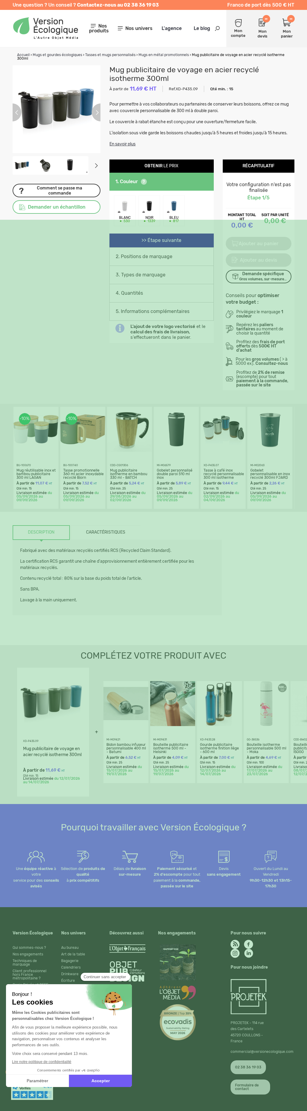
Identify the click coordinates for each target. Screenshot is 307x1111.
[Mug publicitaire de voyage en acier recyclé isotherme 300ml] (51, 735)
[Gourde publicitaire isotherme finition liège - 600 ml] (219, 724)
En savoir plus (122, 144)
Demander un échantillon (56, 207)
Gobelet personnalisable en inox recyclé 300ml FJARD (270, 474)
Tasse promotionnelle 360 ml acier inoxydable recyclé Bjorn (83, 474)
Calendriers (71, 967)
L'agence (172, 28)
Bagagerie (70, 961)
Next (96, 165)
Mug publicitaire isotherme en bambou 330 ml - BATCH (128, 474)
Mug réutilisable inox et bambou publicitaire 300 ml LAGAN (36, 474)
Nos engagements (28, 954)
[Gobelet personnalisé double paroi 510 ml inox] (176, 450)
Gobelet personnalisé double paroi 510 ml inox (174, 474)
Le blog (202, 28)
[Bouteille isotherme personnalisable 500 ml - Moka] (266, 724)
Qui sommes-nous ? (29, 948)
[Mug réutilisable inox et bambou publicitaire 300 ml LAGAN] (35, 450)
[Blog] (235, 942)
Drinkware (70, 974)
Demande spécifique (263, 276)
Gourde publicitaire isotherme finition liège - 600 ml (219, 748)
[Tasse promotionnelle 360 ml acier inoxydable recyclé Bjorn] (82, 450)
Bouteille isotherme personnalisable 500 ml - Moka (266, 748)
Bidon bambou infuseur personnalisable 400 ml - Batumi (126, 748)
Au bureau (70, 948)
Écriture (68, 980)
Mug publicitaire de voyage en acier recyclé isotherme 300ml (52, 751)
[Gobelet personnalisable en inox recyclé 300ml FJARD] (269, 450)
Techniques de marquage (25, 963)
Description (41, 532)
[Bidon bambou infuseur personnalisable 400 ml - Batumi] (125, 724)
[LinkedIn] (248, 951)
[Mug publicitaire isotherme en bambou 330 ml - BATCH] (129, 450)
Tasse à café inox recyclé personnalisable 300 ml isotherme (224, 474)
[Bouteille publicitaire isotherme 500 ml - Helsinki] (172, 724)
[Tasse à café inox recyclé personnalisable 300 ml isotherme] (223, 450)
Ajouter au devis (258, 260)
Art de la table (73, 954)
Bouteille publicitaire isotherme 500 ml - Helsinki (170, 748)
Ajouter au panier (259, 243)
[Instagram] (235, 951)
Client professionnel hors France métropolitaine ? (29, 974)
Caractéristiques (105, 532)
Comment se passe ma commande (59, 191)
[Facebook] (248, 942)
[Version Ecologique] (45, 37)
